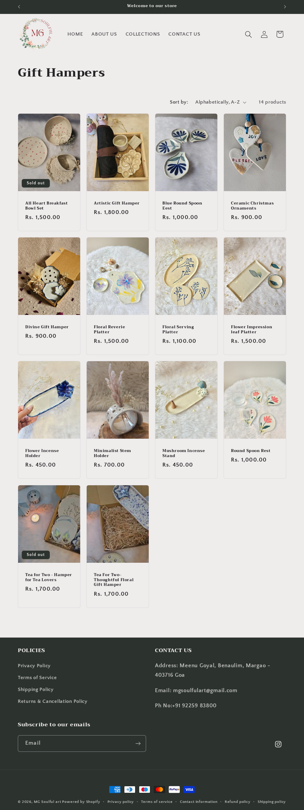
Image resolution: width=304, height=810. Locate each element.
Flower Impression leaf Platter (251, 330)
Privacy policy (120, 802)
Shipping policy (272, 802)
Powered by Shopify (81, 802)
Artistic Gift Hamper (117, 203)
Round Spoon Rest (251, 451)
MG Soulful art (47, 802)
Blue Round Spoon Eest (182, 206)
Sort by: (179, 102)
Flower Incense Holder (42, 453)
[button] (248, 34)
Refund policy (238, 802)
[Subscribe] (138, 743)
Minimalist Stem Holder (112, 453)
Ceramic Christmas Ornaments (252, 206)
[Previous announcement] (19, 7)
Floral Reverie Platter (109, 330)
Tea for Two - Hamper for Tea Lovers (48, 577)
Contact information (199, 802)
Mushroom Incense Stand (183, 453)
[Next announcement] (285, 7)
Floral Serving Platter (178, 330)
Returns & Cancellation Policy (53, 701)
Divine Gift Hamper (47, 327)
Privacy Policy (34, 665)
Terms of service (156, 802)
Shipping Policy (36, 689)
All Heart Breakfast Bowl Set (46, 206)
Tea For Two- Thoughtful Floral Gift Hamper (114, 579)
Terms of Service (37, 677)
